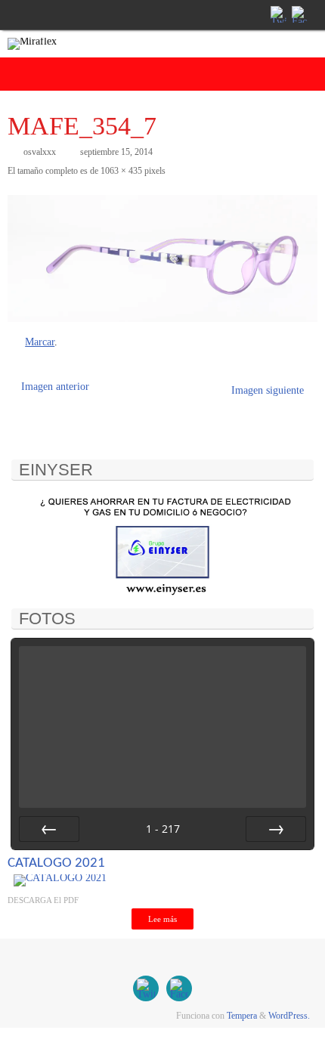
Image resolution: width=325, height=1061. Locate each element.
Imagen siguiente (267, 390)
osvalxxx (39, 152)
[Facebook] (298, 14)
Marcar (39, 342)
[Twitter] (277, 14)
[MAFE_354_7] (162, 258)
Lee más (162, 918)
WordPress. (289, 1015)
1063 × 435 (121, 170)
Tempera (242, 1015)
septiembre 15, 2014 (116, 152)
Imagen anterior (55, 386)
